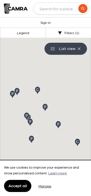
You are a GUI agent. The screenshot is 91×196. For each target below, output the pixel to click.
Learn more (57, 173)
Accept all (17, 185)
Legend (23, 33)
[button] (45, 107)
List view (67, 48)
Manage (44, 186)
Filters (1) (71, 33)
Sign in (45, 22)
